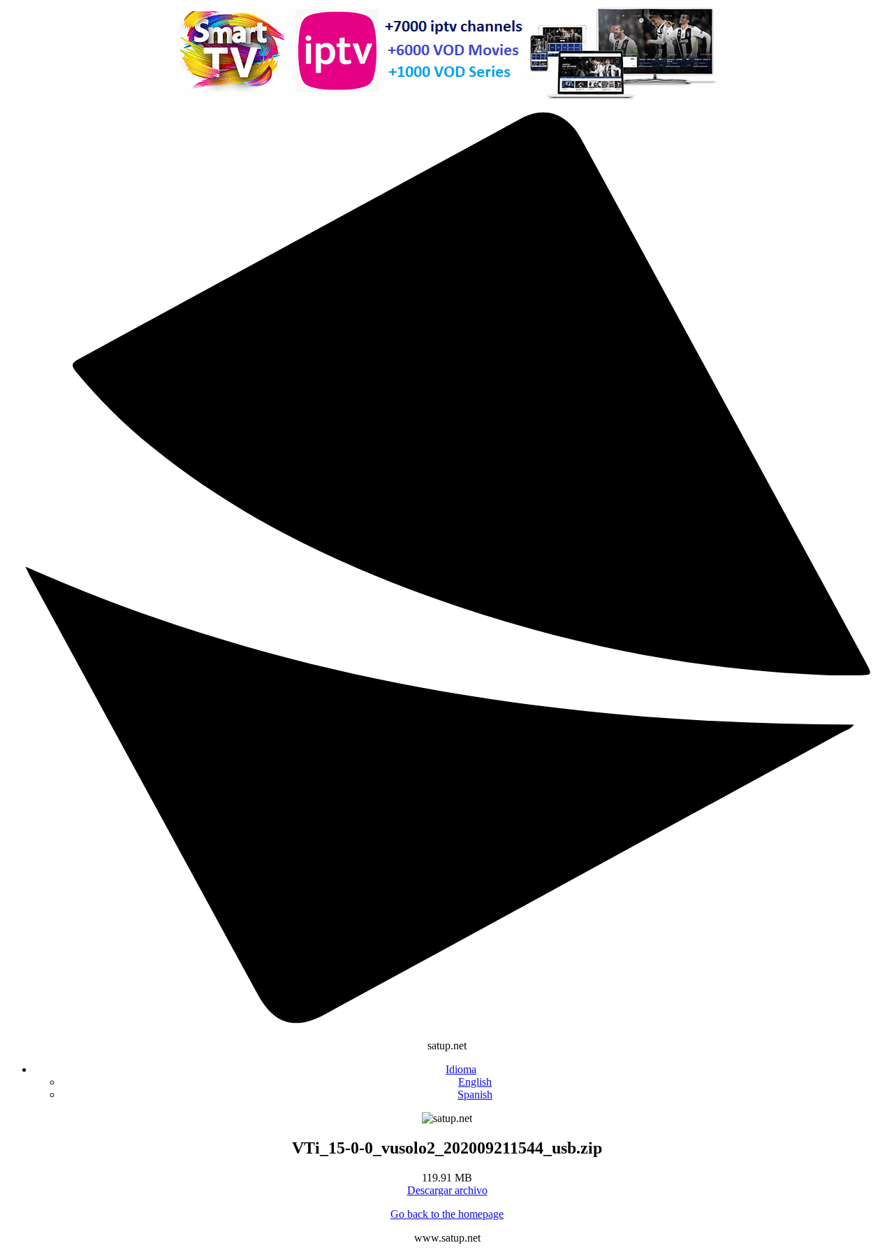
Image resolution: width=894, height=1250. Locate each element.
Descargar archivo (447, 1190)
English (475, 1082)
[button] (461, 1069)
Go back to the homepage (447, 1214)
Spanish (474, 1094)
